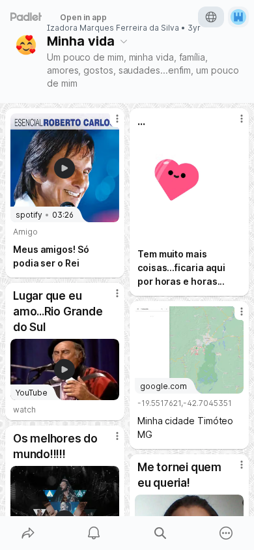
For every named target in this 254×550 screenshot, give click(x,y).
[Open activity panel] (94, 533)
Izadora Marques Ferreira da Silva (113, 28)
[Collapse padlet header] (124, 41)
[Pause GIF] (233, 231)
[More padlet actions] (226, 533)
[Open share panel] (28, 533)
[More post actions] (108, 124)
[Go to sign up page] (238, 17)
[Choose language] (211, 17)
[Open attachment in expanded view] (189, 187)
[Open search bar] (160, 533)
